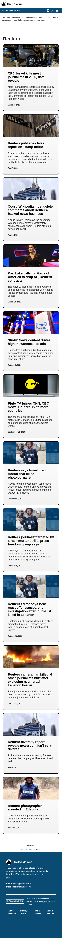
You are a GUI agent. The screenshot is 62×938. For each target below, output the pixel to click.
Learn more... (41, 20)
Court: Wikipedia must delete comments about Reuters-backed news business (30, 210)
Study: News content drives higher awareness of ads (29, 342)
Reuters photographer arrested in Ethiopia (25, 807)
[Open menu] (57, 4)
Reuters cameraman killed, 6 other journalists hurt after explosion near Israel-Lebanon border (30, 680)
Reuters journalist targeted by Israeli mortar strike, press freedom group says (31, 540)
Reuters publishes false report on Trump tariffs (26, 145)
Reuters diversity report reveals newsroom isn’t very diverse (30, 745)
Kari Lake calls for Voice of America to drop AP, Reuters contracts (30, 276)
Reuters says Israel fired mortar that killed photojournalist (27, 473)
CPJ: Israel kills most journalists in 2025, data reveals (26, 76)
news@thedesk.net (22, 883)
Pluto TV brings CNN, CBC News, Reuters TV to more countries (28, 407)
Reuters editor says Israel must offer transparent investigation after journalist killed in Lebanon (29, 609)
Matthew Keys (24, 887)
